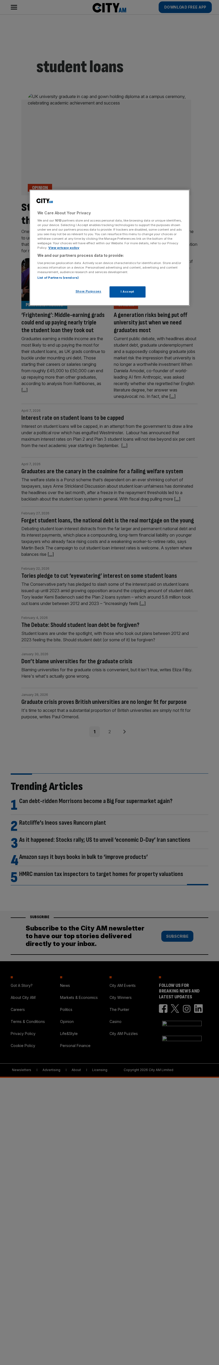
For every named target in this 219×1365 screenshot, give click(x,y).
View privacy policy (63, 248)
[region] (109, 248)
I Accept (127, 291)
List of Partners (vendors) (58, 278)
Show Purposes (88, 291)
